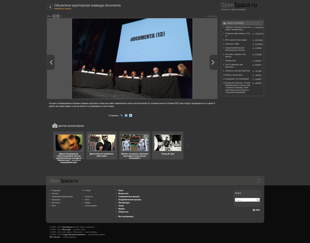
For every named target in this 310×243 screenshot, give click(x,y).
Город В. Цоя (167, 154)
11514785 (259, 34)
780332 (258, 75)
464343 (258, 83)
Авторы (55, 193)
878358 (258, 55)
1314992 (259, 44)
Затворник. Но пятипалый (237, 79)
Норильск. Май (232, 44)
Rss (258, 210)
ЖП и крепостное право (236, 40)
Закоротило (230, 60)
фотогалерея (239, 9)
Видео (88, 203)
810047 (258, 65)
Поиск (238, 193)
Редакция (56, 190)
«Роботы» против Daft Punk (237, 71)
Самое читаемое (235, 23)
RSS (54, 206)
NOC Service (55, 237)
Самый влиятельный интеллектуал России (235, 49)
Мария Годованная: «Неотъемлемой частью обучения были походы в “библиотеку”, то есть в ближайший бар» (68, 158)
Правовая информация (62, 196)
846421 (258, 61)
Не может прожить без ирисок (235, 55)
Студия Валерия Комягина (73, 234)
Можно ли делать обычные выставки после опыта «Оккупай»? (134, 156)
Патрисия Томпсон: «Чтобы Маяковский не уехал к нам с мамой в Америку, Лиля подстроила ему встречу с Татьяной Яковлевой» (237, 87)
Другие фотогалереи (71, 126)
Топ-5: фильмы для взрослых (234, 65)
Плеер (88, 190)
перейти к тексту (62, 8)
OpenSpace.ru (68, 227)
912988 (258, 48)
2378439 (259, 40)
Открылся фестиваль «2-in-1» (237, 34)
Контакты (56, 203)
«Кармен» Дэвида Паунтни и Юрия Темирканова (238, 28)
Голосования (91, 206)
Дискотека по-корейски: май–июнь (102, 155)
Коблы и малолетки (234, 75)
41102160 (259, 27)
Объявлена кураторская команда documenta (87, 5)
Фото (87, 199)
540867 (258, 79)
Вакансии (56, 199)
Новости (225, 9)
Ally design (66, 229)
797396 (258, 71)
